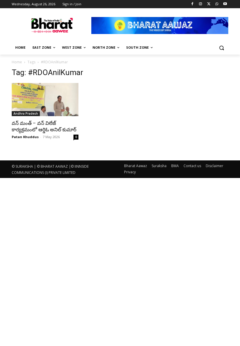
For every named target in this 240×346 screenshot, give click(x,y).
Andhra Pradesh (25, 113)
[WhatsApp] (216, 4)
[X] (208, 4)
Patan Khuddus (25, 137)
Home (17, 62)
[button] (221, 48)
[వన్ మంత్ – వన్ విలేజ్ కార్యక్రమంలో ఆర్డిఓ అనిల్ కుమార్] (45, 99)
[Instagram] (200, 4)
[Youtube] (225, 4)
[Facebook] (192, 4)
